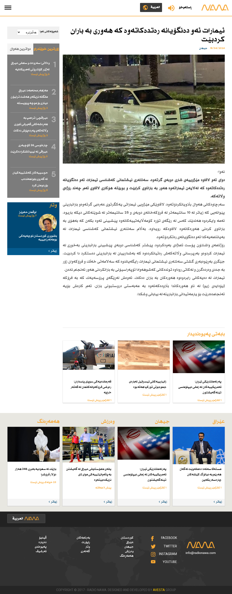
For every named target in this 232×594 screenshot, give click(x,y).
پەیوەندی (40, 547)
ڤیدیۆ (42, 538)
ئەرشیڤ (41, 551)
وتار (87, 547)
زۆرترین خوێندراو (46, 49)
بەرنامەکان (83, 538)
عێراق (129, 542)
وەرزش (129, 551)
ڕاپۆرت (86, 542)
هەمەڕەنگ (126, 556)
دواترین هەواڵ (20, 49)
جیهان (128, 547)
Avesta (159, 590)
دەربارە (42, 542)
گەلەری (85, 551)
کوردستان (127, 538)
